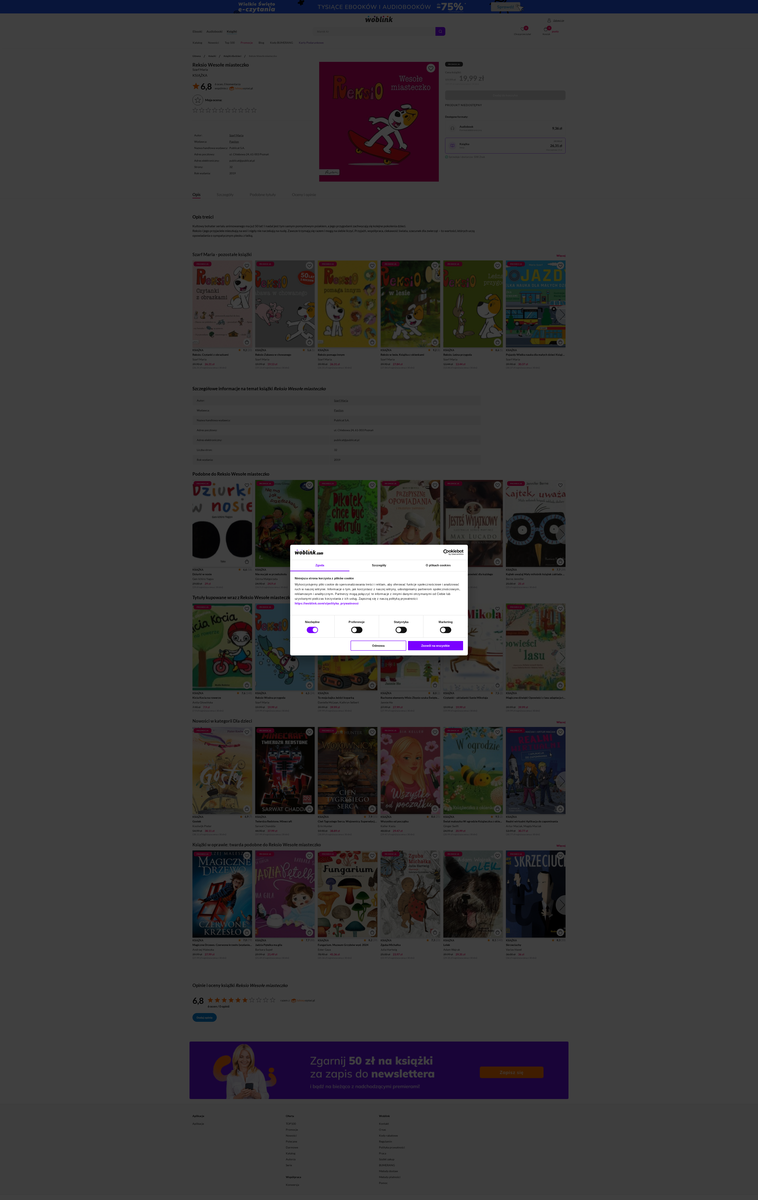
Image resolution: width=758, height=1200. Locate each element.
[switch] (356, 630)
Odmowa (378, 645)
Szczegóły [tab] (379, 565)
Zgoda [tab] (319, 565)
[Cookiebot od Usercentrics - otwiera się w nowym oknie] (446, 552)
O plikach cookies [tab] (438, 565)
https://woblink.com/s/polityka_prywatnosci (327, 603)
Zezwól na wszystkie (435, 645)
